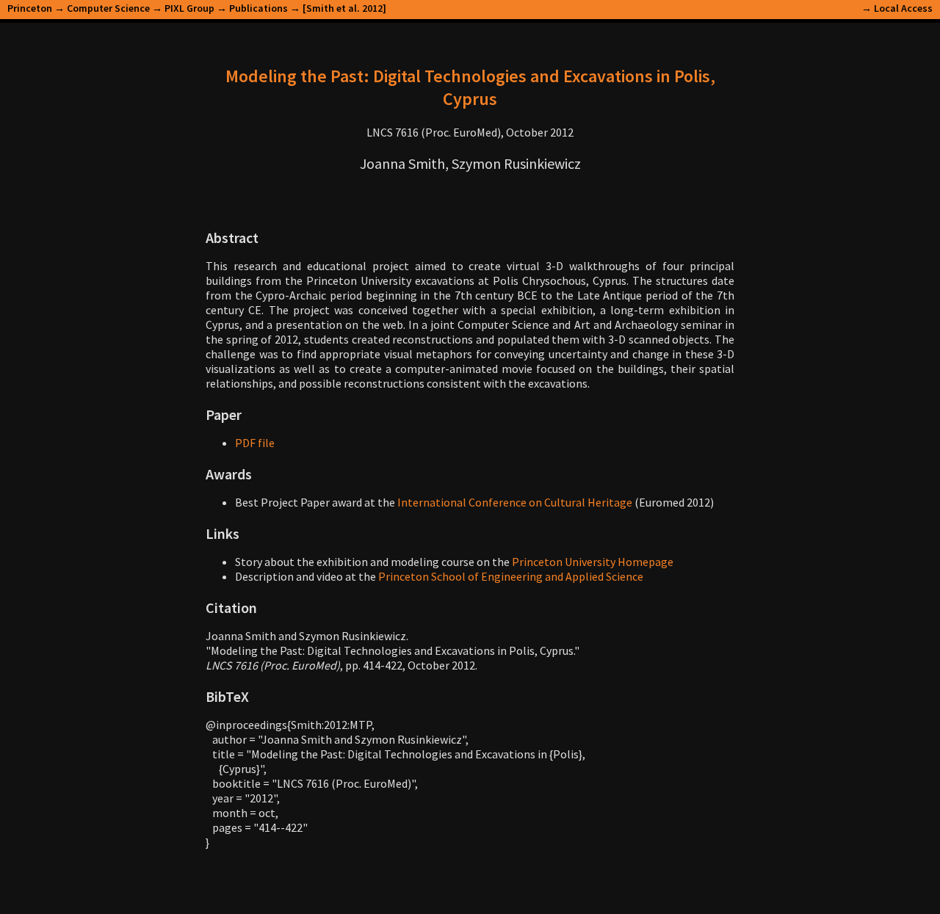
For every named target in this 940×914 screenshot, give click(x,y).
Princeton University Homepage (592, 561)
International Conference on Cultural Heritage (514, 502)
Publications (258, 8)
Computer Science (108, 8)
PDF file (255, 442)
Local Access (903, 8)
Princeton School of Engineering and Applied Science (510, 576)
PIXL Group (189, 8)
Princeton (29, 8)
